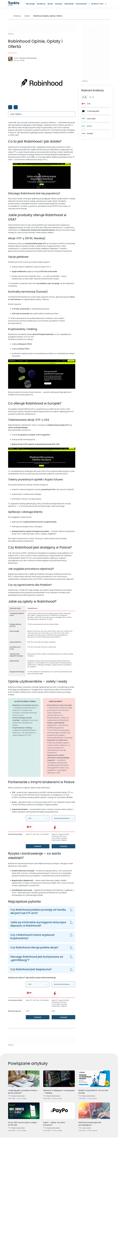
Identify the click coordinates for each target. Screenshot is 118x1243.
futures (52, 297)
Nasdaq (23, 154)
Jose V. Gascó (86, 1128)
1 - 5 (84, 97)
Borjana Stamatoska (28, 58)
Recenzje (30, 3)
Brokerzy (41, 3)
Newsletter (97, 4)
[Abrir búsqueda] (109, 4)
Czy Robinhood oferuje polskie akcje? (34, 947)
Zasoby (58, 3)
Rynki (50, 3)
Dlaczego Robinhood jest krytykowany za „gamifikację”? (36, 958)
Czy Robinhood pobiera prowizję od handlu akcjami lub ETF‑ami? (38, 911)
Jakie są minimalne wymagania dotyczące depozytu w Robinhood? (38, 924)
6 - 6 (92, 97)
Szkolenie (69, 3)
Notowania (81, 3)
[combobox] (37, 818)
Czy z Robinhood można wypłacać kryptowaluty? (32, 936)
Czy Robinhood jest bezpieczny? (31, 969)
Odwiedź (37, 846)
